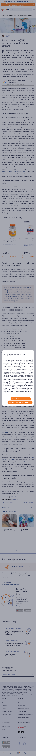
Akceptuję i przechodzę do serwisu (20, 402)
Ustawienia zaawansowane (20, 399)
